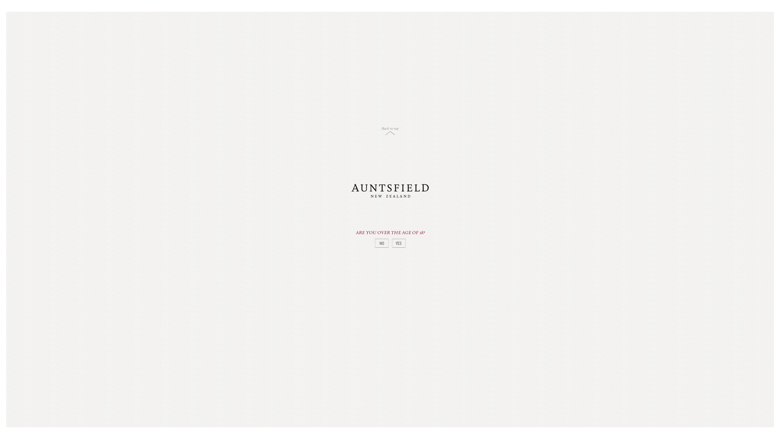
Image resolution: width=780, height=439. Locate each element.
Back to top (390, 128)
